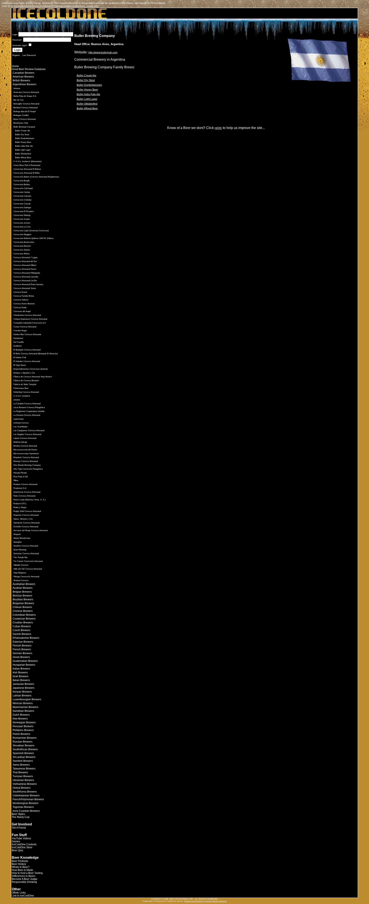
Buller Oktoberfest (23, 154)
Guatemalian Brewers (25, 660)
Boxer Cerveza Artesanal (24, 119)
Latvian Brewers (22, 695)
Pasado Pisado (20, 473)
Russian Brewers (22, 741)
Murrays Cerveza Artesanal (25, 461)
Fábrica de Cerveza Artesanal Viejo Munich (32, 377)
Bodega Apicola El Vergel (24, 111)
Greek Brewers (21, 657)
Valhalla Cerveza (20, 565)
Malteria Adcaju (20, 442)
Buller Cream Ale (22, 131)
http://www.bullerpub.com (102, 52)
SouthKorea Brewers (25, 791)
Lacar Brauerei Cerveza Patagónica (29, 407)
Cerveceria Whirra (21, 254)
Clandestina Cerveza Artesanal (27, 315)
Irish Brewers (20, 672)
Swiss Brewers (21, 764)
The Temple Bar (20, 557)
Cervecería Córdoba (22, 200)
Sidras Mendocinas (21, 538)
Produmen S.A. (20, 488)
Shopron (17, 534)
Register (16, 55)
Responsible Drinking (24, 882)
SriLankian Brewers (24, 757)
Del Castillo (18, 342)
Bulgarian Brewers (23, 603)
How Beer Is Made (22, 870)
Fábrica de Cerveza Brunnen (26, 380)
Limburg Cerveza (21, 423)
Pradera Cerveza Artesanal (25, 484)
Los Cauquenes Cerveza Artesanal (28, 430)
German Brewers (22, 653)
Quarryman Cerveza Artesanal (26, 492)
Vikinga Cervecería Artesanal (26, 577)
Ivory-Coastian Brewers (26, 810)
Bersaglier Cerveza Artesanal (26, 104)
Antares (16, 88)
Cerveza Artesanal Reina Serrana (28, 284)
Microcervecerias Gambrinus (26, 454)
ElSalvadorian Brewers (26, 637)
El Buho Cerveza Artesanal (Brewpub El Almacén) (35, 354)
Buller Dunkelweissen (24, 138)
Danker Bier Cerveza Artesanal (27, 334)
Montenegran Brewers (25, 803)
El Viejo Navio (19, 365)
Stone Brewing (19, 550)
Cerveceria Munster (22, 246)
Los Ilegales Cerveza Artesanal (27, 434)
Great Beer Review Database (29, 69)
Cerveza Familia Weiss (23, 296)
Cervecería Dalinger (22, 208)
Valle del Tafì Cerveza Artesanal (27, 569)
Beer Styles (18, 814)
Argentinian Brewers (24, 84)
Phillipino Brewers (23, 730)
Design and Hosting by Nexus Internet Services (205, 901)
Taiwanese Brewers (24, 768)
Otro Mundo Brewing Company (27, 465)
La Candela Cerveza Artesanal (27, 404)
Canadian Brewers (23, 72)
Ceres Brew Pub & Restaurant (26, 165)
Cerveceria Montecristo (23, 242)
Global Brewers (22, 787)
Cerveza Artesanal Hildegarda (26, 273)
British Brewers (21, 80)
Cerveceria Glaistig (21, 215)
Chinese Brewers (23, 611)
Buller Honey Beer (23, 142)
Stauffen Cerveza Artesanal (25, 546)
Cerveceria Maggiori (22, 234)
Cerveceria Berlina (21, 184)
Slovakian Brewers (23, 745)
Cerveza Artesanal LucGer (25, 281)
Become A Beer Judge (24, 879)
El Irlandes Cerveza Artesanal (26, 361)
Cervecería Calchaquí (23, 188)
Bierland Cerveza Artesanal (25, 108)
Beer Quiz (17, 850)
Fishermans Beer (21, 388)
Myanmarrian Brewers (25, 707)
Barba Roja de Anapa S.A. (25, 96)
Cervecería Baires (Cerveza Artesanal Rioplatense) (36, 177)
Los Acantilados (20, 427)
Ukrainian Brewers (23, 780)
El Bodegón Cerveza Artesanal (27, 350)
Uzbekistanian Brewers (26, 795)
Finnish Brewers (22, 645)
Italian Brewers (21, 680)
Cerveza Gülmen (20, 300)
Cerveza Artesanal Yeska (24, 288)
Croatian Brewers (23, 622)
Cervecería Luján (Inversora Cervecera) (31, 231)
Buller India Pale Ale (24, 146)
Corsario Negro (20, 331)
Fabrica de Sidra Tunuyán (24, 384)
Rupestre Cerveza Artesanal (26, 515)
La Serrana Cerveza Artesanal (26, 415)
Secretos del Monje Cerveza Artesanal (30, 530)
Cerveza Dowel (20, 292)
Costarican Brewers (24, 618)
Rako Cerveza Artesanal (24, 496)
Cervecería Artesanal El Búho (26, 173)
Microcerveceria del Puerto (25, 450)
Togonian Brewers (23, 807)
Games (16, 841)
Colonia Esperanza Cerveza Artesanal (30, 319)
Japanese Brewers (23, 687)
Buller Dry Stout (22, 134)
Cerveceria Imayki (21, 219)
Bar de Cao (18, 100)
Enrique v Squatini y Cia (24, 373)
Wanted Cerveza (20, 580)
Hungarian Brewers (24, 664)
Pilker (15, 480)
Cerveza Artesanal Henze (24, 269)
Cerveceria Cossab (22, 204)
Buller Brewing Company (24, 127)
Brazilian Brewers (23, 599)
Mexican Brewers (23, 703)
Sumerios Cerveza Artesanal (26, 553)
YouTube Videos (21, 838)
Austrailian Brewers (24, 584)
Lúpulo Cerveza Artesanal (24, 438)
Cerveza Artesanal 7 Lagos (25, 257)
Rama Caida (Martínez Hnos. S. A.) (29, 500)
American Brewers (23, 76)
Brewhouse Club (20, 123)
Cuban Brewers (22, 626)
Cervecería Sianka (21, 250)
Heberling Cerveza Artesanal (26, 392)
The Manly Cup (20, 817)
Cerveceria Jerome (21, 223)
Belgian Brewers (22, 591)
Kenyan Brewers (22, 691)
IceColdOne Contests (24, 844)
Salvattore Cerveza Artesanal (26, 523)
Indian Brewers (21, 668)
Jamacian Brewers (23, 684)
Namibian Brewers (23, 710)
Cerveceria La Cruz (22, 227)
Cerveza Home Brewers (24, 304)
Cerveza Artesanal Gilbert (24, 265)
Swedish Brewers (23, 760)
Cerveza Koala (19, 307)
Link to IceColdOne (23, 895)
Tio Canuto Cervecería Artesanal (28, 561)
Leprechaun (18, 419)
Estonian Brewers (23, 641)
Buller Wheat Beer (23, 158)
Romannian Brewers (25, 737)
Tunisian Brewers (23, 776)
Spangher (17, 542)
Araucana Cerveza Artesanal (26, 92)
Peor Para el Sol (20, 477)
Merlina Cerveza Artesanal (25, 446)
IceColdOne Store (22, 847)
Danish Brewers (22, 634)
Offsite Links (19, 892)
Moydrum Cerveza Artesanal (26, 457)
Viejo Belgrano (19, 573)
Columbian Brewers (24, 614)
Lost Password (29, 55)
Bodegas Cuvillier (21, 115)
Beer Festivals (20, 861)
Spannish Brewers (23, 753)
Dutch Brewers (21, 714)
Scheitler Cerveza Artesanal (25, 527)
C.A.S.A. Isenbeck (21, 396)
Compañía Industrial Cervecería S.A (29, 323)
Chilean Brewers (22, 607)
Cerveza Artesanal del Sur (25, 261)
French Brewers (22, 649)
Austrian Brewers (22, 587)
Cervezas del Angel (22, 311)
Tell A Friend (19, 827)
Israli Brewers (20, 676)
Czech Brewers (21, 630)
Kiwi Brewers (20, 718)
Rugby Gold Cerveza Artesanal (27, 511)
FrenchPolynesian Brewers (28, 799)
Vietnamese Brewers (25, 783)
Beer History (19, 864)
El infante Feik (19, 357)
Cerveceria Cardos (21, 192)
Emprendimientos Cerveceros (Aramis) (30, 369)
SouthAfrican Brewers (25, 749)
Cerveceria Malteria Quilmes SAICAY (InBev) (33, 238)
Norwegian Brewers (24, 722)
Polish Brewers (21, 734)
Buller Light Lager (23, 150)
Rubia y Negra (19, 507)
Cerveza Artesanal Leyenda (25, 277)
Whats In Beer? (20, 867)
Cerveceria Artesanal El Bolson (27, 169)
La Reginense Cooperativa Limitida (28, 411)
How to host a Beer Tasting (27, 873)
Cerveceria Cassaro (22, 196)
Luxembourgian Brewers (27, 699)
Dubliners (17, 346)
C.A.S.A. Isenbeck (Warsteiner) (27, 161)
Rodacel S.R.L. (20, 504)
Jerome (16, 400)
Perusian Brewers (23, 726)
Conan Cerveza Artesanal (24, 327)
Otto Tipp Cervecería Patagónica (28, 469)
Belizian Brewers (22, 595)
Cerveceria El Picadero (23, 211)
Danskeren (18, 338)
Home (15, 66)
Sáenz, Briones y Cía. (23, 519)
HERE (218, 128)
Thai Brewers (20, 772)
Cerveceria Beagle (21, 181)
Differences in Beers (23, 876)
